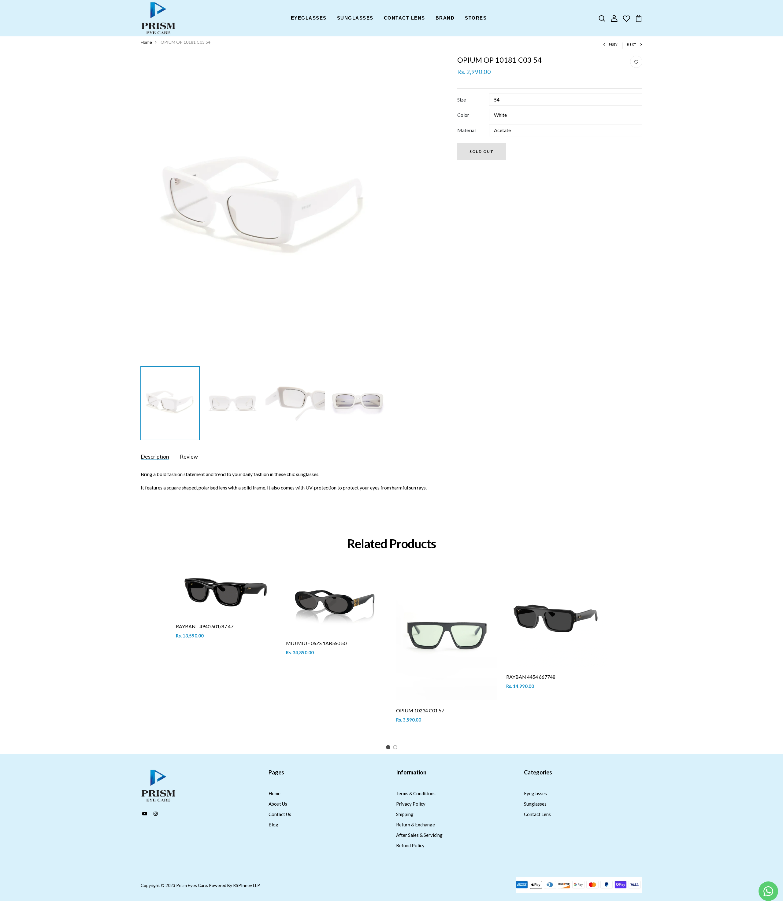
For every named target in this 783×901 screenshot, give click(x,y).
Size (461, 99)
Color (463, 115)
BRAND (445, 17)
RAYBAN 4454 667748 (530, 677)
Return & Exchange (415, 824)
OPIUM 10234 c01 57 (420, 710)
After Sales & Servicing (419, 835)
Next (632, 44)
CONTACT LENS (404, 17)
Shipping (405, 814)
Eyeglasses (535, 793)
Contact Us (280, 814)
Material (466, 130)
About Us (278, 804)
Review (189, 456)
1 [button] (389, 748)
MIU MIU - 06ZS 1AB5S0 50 (316, 643)
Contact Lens (537, 814)
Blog (273, 824)
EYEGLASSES (309, 17)
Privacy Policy (410, 804)
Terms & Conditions (416, 793)
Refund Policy (410, 845)
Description (155, 456)
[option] (264, 210)
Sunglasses (535, 804)
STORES (476, 17)
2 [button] (396, 748)
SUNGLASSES (355, 17)
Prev (613, 44)
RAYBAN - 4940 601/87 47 (204, 626)
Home (146, 42)
